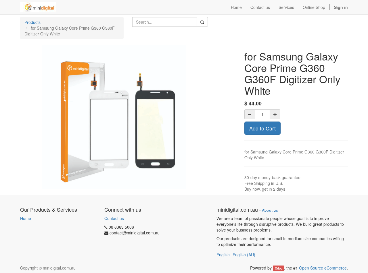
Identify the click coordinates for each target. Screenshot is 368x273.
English (223, 254)
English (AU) (244, 254)
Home (25, 218)
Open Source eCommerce (323, 268)
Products (32, 22)
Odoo (278, 268)
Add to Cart (262, 128)
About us (270, 210)
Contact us (114, 218)
